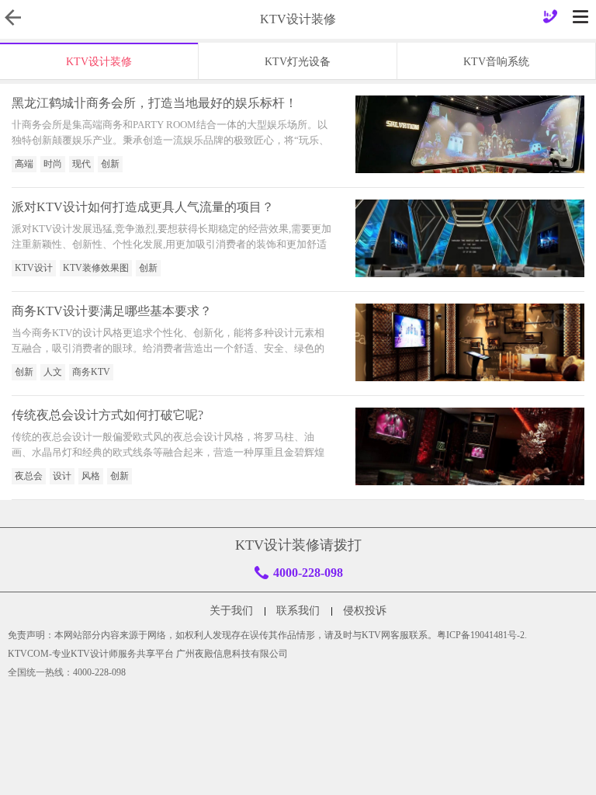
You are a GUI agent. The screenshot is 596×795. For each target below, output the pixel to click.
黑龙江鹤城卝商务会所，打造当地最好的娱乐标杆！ (154, 102)
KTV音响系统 (496, 62)
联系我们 (298, 610)
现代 (81, 163)
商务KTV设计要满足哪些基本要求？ (112, 311)
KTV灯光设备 (298, 62)
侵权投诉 (364, 610)
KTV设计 (34, 267)
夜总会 (29, 475)
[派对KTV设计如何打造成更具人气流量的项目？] (469, 238)
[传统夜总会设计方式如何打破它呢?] (469, 446)
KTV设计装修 (99, 62)
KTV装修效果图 (96, 267)
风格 (90, 475)
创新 (110, 163)
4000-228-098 (308, 572)
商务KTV (91, 371)
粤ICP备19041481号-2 (481, 635)
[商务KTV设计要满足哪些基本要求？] (469, 342)
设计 (62, 475)
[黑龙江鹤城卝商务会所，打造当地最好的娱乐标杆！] (469, 134)
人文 (52, 371)
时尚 (52, 163)
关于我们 (231, 610)
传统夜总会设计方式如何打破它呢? (107, 415)
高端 (24, 163)
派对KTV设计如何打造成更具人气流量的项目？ (143, 207)
